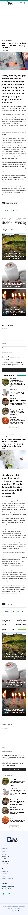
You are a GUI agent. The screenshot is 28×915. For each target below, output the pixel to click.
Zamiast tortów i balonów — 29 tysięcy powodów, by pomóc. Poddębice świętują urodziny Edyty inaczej (14, 312)
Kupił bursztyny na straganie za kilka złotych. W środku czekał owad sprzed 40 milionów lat (17, 421)
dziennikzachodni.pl (10, 198)
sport (11, 203)
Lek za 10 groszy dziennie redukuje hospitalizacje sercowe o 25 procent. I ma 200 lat (14, 284)
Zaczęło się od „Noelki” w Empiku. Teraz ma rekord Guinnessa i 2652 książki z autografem (17, 412)
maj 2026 (4, 858)
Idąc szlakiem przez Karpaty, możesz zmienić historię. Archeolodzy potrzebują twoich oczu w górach (14, 256)
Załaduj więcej (13, 427)
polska (7, 203)
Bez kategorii (14, 281)
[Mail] (9, 894)
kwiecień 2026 (5, 861)
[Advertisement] (14, 20)
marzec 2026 (5, 863)
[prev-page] (3, 319)
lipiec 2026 (4, 854)
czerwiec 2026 (5, 856)
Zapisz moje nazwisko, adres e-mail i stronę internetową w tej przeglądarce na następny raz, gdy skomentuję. (13, 357)
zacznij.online (16, 908)
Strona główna (5, 38)
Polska (10, 38)
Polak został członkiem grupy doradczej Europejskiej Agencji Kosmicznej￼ (7, 221)
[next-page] (5, 319)
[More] (22, 210)
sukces (15, 203)
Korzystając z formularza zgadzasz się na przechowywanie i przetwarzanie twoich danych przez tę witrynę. (13, 364)
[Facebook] (4, 894)
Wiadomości (9, 40)
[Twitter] (19, 911)
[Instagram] (12, 911)
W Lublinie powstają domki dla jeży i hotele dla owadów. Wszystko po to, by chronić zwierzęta (20, 222)
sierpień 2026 (5, 851)
